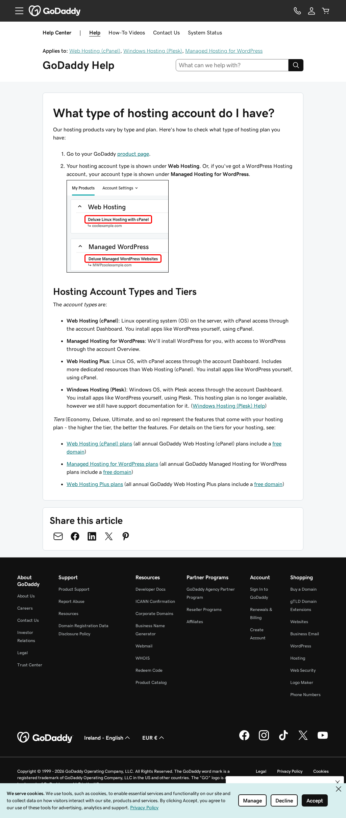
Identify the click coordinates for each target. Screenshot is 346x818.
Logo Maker (301, 682)
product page (133, 153)
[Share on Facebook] (75, 536)
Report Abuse (71, 601)
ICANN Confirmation (155, 601)
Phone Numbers (305, 694)
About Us (26, 596)
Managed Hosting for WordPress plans (112, 463)
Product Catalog (151, 682)
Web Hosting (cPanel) (94, 50)
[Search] (296, 65)
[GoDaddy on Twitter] (303, 739)
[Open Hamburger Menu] (16, 11)
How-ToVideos (126, 32)
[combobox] (232, 65)
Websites (299, 621)
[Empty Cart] (325, 11)
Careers (25, 608)
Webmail (143, 646)
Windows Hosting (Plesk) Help (229, 405)
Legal (22, 652)
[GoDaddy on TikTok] (283, 739)
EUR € (149, 737)
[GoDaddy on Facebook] (244, 739)
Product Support (74, 589)
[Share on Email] (58, 536)
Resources (68, 613)
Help (94, 32)
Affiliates (195, 621)
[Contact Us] (297, 10)
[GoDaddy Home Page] (45, 737)
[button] (337, 782)
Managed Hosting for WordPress (224, 50)
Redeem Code (149, 670)
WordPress (300, 646)
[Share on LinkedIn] (91, 536)
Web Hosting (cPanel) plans (99, 443)
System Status (205, 32)
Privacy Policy (289, 771)
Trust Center (29, 665)
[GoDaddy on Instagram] (264, 739)
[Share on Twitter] (108, 536)
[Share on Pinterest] (125, 536)
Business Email (304, 634)
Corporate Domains (154, 613)
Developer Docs (150, 589)
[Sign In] (311, 10)
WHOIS (142, 658)
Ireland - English (103, 737)
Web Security (303, 670)
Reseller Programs (204, 609)
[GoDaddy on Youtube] (323, 739)
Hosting (297, 658)
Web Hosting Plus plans (95, 484)
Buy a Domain (303, 589)
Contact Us (166, 32)
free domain (117, 472)
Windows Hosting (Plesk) (152, 50)
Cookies (321, 771)
